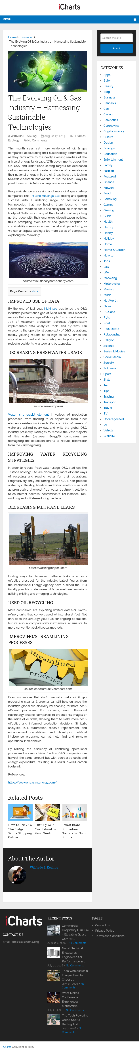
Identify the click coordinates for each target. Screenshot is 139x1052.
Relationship (112, 334)
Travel (108, 408)
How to (108, 255)
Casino (108, 114)
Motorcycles (112, 283)
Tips (106, 391)
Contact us (102, 925)
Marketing (110, 278)
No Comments (37, 140)
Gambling (110, 199)
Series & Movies (114, 351)
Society (109, 362)
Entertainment (113, 159)
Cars (106, 108)
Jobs (107, 261)
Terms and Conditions (110, 936)
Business (80, 136)
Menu (7, 19)
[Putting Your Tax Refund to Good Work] (47, 812)
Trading (109, 396)
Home (108, 244)
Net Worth (110, 300)
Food (107, 193)
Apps (107, 75)
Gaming (109, 210)
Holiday (109, 238)
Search (116, 48)
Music (107, 295)
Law (106, 267)
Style (107, 379)
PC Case (109, 312)
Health (108, 221)
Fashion (109, 171)
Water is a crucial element (28, 414)
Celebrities (111, 120)
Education (110, 154)
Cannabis (110, 103)
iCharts (7, 1046)
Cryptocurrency (114, 131)
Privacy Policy (104, 930)
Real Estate (111, 329)
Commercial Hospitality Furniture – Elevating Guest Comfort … (75, 932)
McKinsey (50, 308)
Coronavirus (111, 125)
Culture (108, 137)
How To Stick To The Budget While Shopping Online (20, 831)
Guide (107, 216)
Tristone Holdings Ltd (45, 196)
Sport (107, 374)
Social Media (112, 357)
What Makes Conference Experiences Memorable (70, 999)
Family (108, 165)
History (108, 227)
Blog (107, 92)
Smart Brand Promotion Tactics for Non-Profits (74, 831)
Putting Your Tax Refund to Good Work (45, 829)
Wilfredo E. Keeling (24, 136)
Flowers (109, 188)
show (35, 291)
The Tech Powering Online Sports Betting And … (75, 1020)
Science (109, 346)
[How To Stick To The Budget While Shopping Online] (20, 812)
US (106, 425)
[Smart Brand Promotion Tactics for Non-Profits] (74, 812)
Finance (109, 182)
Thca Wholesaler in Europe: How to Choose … (75, 975)
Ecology (13, 140)
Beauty (108, 86)
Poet (107, 323)
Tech (107, 385)
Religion (109, 340)
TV (106, 413)
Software (110, 368)
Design (108, 142)
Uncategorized (114, 419)
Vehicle (108, 430)
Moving (108, 289)
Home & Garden (114, 250)
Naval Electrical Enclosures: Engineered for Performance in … (73, 955)
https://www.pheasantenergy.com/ (32, 782)
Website (109, 436)
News (107, 306)
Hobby (108, 233)
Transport (110, 402)
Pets (107, 317)
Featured (110, 176)
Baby (107, 80)
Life (106, 272)
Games (108, 204)
